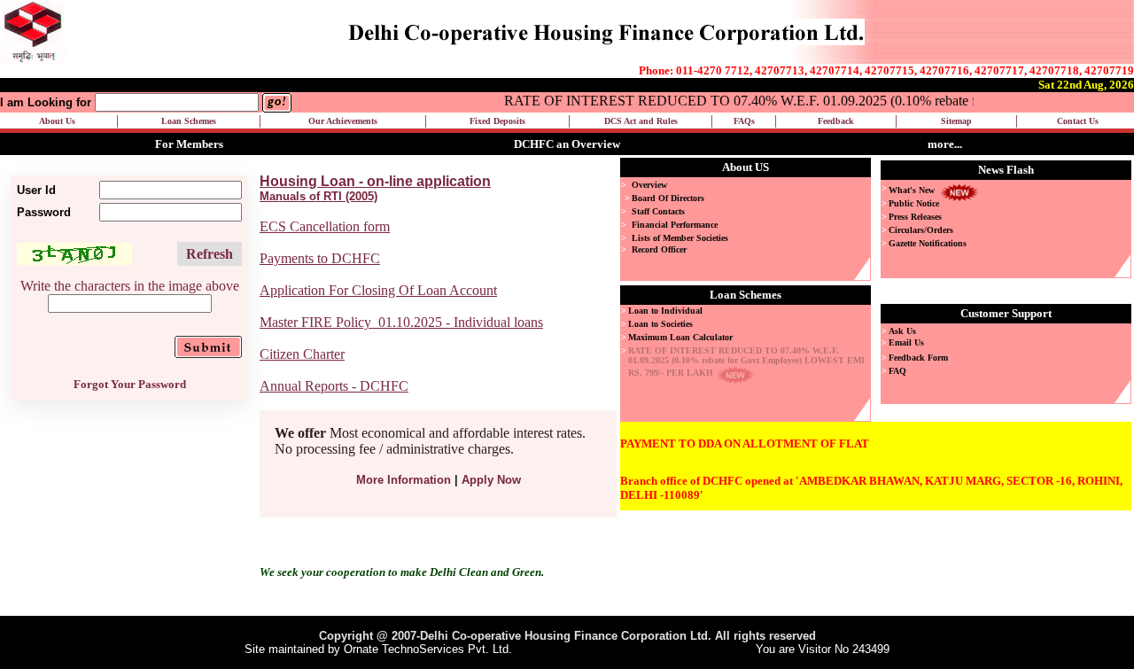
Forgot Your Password (130, 384)
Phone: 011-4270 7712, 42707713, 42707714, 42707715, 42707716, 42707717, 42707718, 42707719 (886, 70)
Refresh (209, 253)
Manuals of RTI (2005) (318, 196)
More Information (403, 479)
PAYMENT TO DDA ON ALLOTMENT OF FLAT (744, 443)
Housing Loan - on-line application (375, 181)
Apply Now (491, 479)
